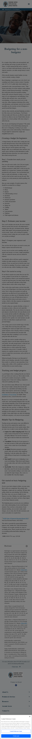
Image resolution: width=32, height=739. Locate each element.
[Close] (30, 716)
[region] (16, 727)
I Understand (16, 736)
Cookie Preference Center (16, 731)
